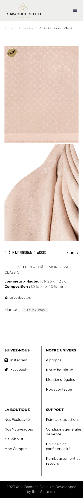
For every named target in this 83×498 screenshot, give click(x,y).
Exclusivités (26, 28)
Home (8, 28)
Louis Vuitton (36, 309)
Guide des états (20, 297)
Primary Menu (75, 10)
